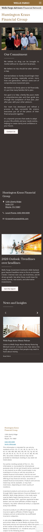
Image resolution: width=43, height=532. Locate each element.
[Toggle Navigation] (40, 3)
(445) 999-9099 (10, 442)
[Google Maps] (21, 166)
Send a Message (10, 444)
